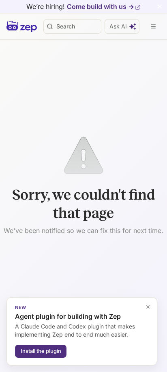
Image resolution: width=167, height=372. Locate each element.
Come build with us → (100, 6)
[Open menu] (153, 26)
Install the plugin (41, 351)
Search (65, 26)
